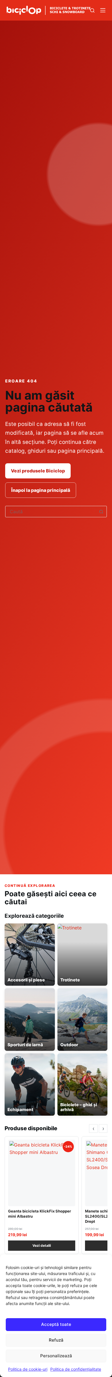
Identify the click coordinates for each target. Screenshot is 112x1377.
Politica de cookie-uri (27, 1369)
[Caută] (92, 10)
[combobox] (50, 511)
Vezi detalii (41, 1245)
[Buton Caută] (101, 511)
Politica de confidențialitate (75, 1369)
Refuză (56, 1340)
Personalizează (56, 1355)
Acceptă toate (56, 1324)
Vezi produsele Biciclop (38, 471)
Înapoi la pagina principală (40, 490)
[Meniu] (102, 10)
